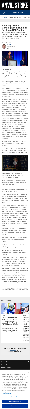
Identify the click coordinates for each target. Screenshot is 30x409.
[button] (15, 163)
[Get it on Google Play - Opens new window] (20, 371)
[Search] (25, 13)
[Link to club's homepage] (3, 12)
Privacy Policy (19, 393)
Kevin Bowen (10, 44)
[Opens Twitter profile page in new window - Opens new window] (8, 48)
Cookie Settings (15, 396)
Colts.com (13, 346)
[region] (15, 390)
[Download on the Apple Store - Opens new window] (9, 370)
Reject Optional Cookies (15, 401)
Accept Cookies (15, 406)
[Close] (28, 374)
